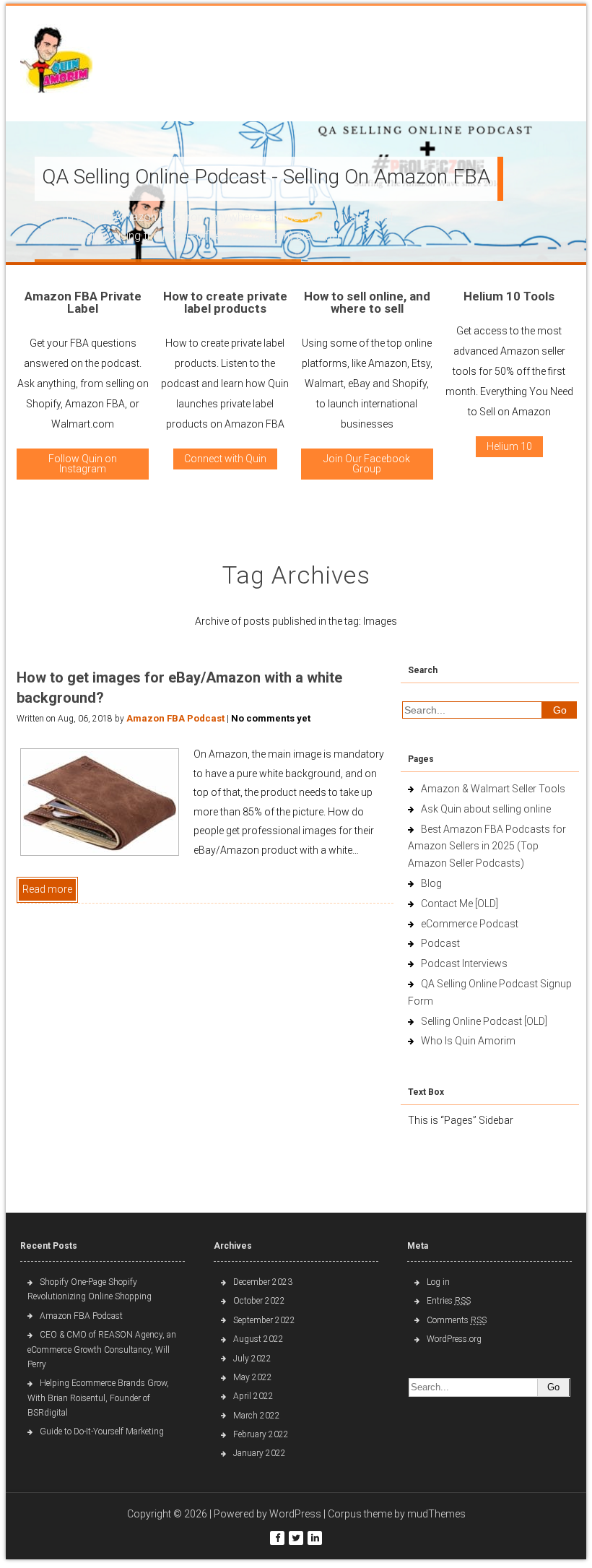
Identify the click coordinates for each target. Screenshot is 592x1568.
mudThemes (436, 1514)
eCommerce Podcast (469, 924)
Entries (449, 1301)
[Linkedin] (315, 1538)
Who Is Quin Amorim (468, 1041)
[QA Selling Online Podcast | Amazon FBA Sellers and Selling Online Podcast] (56, 62)
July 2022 (252, 1358)
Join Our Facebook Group (366, 464)
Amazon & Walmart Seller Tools (493, 788)
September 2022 (264, 1320)
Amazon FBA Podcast (175, 718)
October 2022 (259, 1301)
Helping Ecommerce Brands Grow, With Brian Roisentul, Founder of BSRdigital (98, 1398)
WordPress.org (454, 1339)
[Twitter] (296, 1538)
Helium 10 (509, 446)
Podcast (440, 943)
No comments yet (270, 718)
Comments (457, 1320)
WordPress (295, 1514)
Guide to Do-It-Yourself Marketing (103, 1431)
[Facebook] (277, 1538)
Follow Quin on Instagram (82, 464)
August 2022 (258, 1339)
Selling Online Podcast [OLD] (484, 1021)
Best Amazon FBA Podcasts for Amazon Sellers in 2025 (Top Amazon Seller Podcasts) (487, 846)
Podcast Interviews (464, 963)
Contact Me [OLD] (459, 903)
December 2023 (262, 1282)
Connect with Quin (225, 458)
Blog (431, 883)
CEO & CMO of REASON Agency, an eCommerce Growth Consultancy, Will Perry (101, 1349)
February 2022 (261, 1434)
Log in (438, 1282)
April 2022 (253, 1396)
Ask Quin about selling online (486, 809)
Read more (47, 889)
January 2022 (259, 1453)
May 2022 (252, 1377)
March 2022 (256, 1416)
